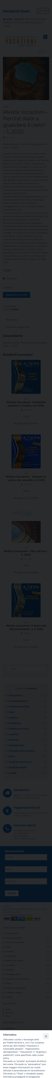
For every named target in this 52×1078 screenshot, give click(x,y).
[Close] (46, 1036)
